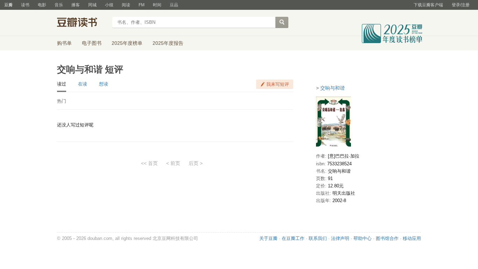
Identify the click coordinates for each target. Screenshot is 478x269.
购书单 (64, 43)
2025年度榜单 (127, 43)
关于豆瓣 (268, 238)
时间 (157, 4)
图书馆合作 (387, 238)
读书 (25, 4)
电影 (42, 4)
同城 (92, 4)
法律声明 (340, 238)
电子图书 (91, 43)
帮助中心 (362, 238)
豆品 (174, 4)
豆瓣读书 (82, 23)
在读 (82, 84)
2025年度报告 (168, 43)
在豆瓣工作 (293, 238)
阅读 (126, 4)
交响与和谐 (332, 88)
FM (142, 4)
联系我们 (318, 238)
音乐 (59, 4)
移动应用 (412, 238)
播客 (75, 4)
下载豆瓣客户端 (428, 4)
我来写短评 (277, 84)
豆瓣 (8, 4)
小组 (109, 4)
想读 (103, 84)
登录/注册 (461, 4)
